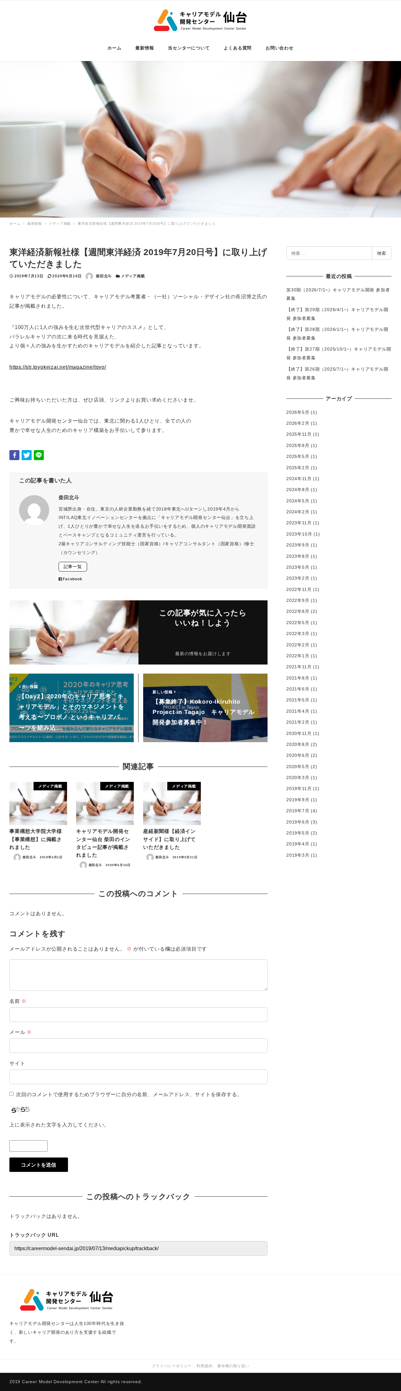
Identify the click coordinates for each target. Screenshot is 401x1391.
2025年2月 (298, 467)
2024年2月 (298, 511)
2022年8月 (298, 611)
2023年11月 (298, 522)
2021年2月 (298, 722)
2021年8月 (298, 677)
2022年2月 (298, 644)
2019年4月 (298, 843)
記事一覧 (73, 566)
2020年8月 (298, 744)
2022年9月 (298, 600)
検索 (381, 253)
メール (20, 1032)
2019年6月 (298, 821)
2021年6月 (298, 688)
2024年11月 (298, 478)
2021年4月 (298, 711)
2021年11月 (298, 666)
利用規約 (204, 1366)
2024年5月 (298, 500)
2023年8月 (298, 556)
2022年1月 (298, 655)
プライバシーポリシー (172, 1366)
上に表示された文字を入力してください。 (59, 1124)
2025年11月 (298, 434)
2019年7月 (298, 810)
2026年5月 (298, 412)
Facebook (72, 579)
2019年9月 (298, 799)
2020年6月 (298, 755)
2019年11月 (298, 788)
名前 (18, 1001)
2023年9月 (298, 544)
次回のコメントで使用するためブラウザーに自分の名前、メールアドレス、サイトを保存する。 (129, 1094)
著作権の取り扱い (233, 1366)
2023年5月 (298, 567)
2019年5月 (298, 832)
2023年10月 (299, 533)
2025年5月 (298, 456)
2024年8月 (298, 489)
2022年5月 (298, 622)
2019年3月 (298, 855)
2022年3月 (298, 633)
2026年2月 (298, 423)
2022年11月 (298, 589)
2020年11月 (298, 733)
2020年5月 (298, 766)
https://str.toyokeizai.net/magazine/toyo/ (57, 367)
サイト (17, 1063)
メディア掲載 (133, 276)
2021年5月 (298, 699)
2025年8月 (298, 445)
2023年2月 (298, 578)
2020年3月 (298, 777)
